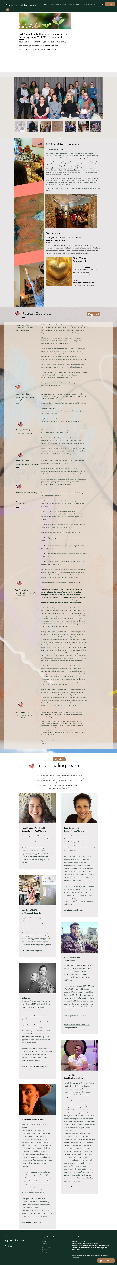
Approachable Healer (21, 5)
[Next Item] (100, 98)
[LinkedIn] (11, 1246)
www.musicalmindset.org (31, 1222)
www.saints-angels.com (73, 1187)
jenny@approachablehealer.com (83, 282)
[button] (7, 9)
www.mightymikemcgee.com (75, 1016)
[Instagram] (8, 1246)
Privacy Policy (46, 1252)
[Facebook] (5, 1246)
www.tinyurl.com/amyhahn (32, 950)
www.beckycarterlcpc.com (74, 910)
